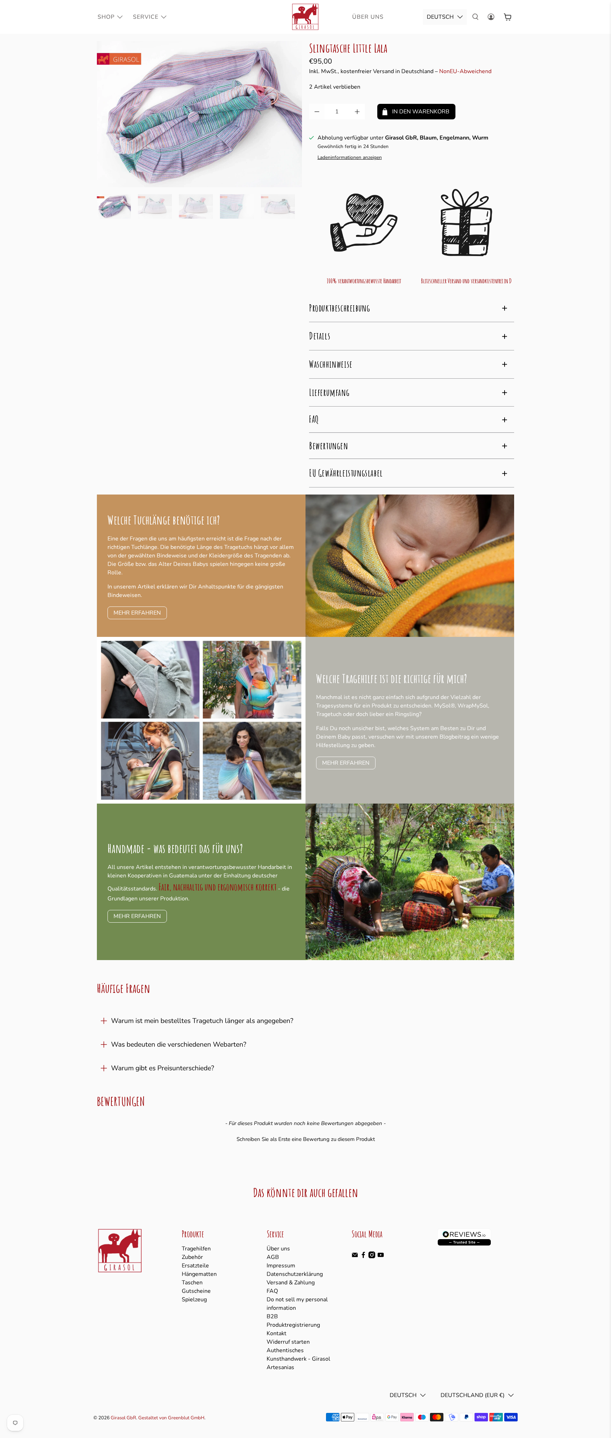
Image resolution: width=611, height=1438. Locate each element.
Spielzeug (194, 1299)
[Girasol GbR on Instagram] (371, 1256)
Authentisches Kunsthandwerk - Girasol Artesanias (298, 1359)
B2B (272, 1316)
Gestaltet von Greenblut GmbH (171, 1418)
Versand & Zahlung (291, 1282)
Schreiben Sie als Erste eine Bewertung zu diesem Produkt (306, 1139)
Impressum (281, 1266)
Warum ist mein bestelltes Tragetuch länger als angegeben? (202, 1020)
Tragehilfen (196, 1249)
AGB (273, 1257)
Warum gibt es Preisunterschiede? (162, 1068)
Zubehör (192, 1257)
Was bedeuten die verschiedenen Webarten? (178, 1044)
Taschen (192, 1282)
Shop (106, 17)
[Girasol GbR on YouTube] (380, 1256)
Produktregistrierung (293, 1325)
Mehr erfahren (345, 763)
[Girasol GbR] (305, 17)
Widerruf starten (288, 1342)
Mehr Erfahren (137, 613)
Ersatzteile (195, 1266)
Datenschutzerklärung (295, 1274)
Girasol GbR (123, 1418)
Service (145, 17)
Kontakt (276, 1333)
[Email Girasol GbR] (354, 1256)
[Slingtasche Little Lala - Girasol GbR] (199, 114)
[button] (305, 1138)
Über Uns (368, 17)
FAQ (272, 1291)
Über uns (278, 1249)
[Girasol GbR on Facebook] (363, 1256)
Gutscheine (196, 1291)
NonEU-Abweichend (465, 71)
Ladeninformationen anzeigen (350, 157)
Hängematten (199, 1274)
